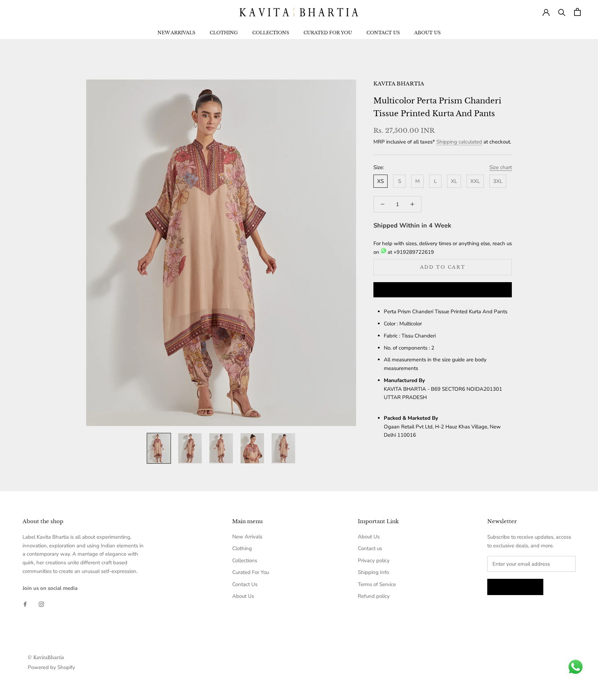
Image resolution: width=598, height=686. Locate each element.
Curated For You (327, 33)
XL (454, 181)
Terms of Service (377, 584)
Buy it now (442, 290)
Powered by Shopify (51, 667)
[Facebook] (25, 604)
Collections (270, 33)
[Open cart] (577, 12)
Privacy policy (374, 560)
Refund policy (374, 596)
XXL (475, 181)
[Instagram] (41, 604)
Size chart (500, 167)
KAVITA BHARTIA (398, 83)
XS (380, 181)
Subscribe (515, 587)
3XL (497, 181)
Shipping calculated (459, 141)
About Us (427, 33)
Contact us (370, 548)
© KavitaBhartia (46, 657)
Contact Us (383, 33)
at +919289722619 (410, 252)
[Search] (561, 12)
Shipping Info (373, 572)
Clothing (224, 33)
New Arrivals (176, 33)
